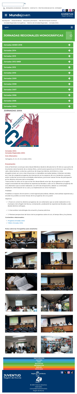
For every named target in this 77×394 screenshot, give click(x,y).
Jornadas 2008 (10, 84)
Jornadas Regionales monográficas (14, 23)
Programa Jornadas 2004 (16, 220)
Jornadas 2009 (10, 78)
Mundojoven (6, 20)
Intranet (58, 8)
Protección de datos (46, 8)
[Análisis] (21, 325)
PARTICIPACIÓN (39, 358)
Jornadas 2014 (10, 50)
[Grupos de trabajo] (21, 346)
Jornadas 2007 (10, 90)
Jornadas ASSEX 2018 (13, 45)
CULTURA (39, 360)
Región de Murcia (67, 15)
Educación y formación (30, 20)
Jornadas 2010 (10, 73)
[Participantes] (21, 283)
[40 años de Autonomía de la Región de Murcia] (38, 380)
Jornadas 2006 (10, 95)
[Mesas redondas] (57, 325)
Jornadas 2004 (53, 23)
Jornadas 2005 (10, 101)
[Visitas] (57, 304)
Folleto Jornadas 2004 (15, 223)
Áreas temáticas (17, 20)
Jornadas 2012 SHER (12, 62)
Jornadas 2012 (10, 67)
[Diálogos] (21, 262)
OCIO (39, 362)
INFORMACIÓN (39, 365)
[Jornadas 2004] (22, 130)
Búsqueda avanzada (13, 8)
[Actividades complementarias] (21, 304)
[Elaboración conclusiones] (57, 346)
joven (19, 15)
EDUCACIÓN (39, 363)
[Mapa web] (6, 15)
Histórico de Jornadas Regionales (37, 23)
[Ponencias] (57, 262)
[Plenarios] (21, 241)
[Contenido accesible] (4, 8)
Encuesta (25, 8)
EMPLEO (39, 367)
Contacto (33, 8)
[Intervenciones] (57, 241)
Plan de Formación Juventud (48, 20)
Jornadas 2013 (10, 56)
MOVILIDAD (39, 369)
